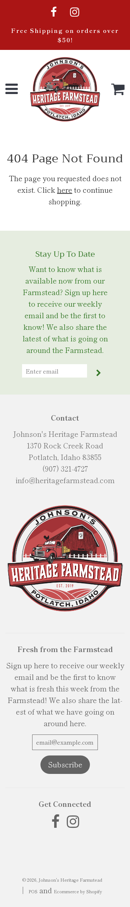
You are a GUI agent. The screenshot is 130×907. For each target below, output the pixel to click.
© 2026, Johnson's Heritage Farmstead (62, 880)
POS (33, 891)
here (64, 189)
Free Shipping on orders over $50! (65, 35)
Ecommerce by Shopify (78, 891)
